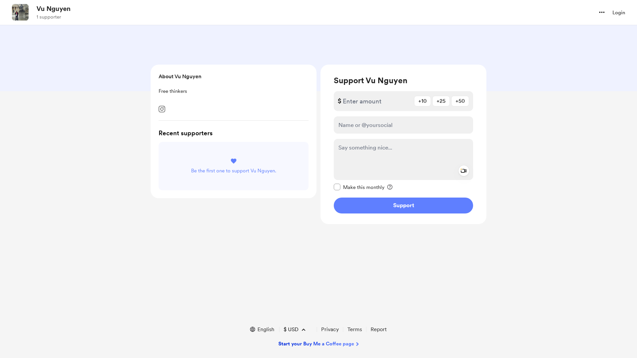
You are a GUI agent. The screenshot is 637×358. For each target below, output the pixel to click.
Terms (354, 329)
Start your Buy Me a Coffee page (316, 344)
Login (618, 13)
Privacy (330, 329)
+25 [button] (441, 101)
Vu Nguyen (53, 9)
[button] (602, 12)
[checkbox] (359, 187)
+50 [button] (460, 101)
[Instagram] (162, 109)
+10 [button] (422, 101)
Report (379, 329)
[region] (403, 144)
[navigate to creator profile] (20, 12)
